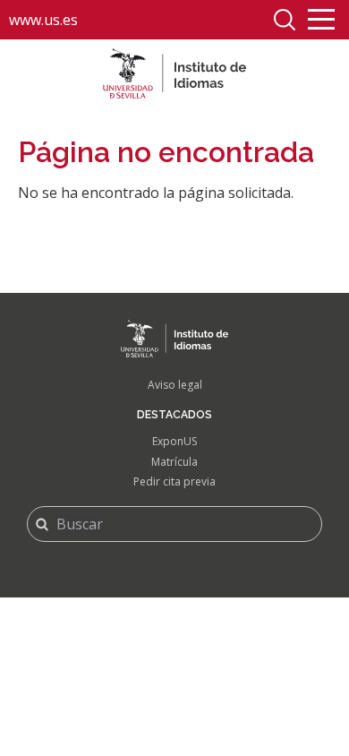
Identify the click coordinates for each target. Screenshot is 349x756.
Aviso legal (175, 384)
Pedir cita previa (174, 481)
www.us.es (43, 20)
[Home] (174, 73)
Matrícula (174, 461)
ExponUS (174, 441)
